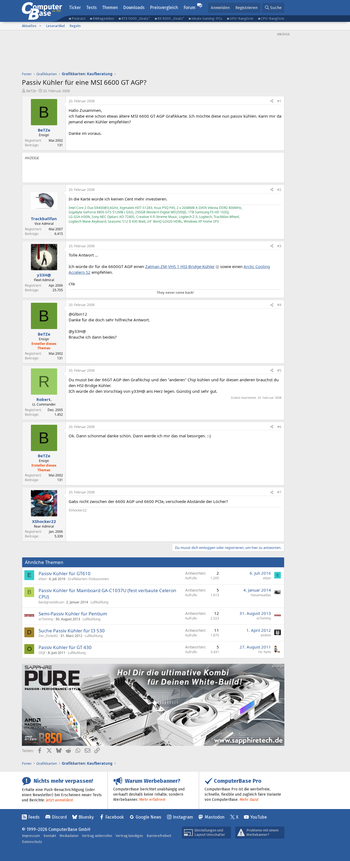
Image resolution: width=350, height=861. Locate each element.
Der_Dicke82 (48, 635)
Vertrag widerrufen (97, 836)
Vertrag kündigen (129, 836)
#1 (279, 101)
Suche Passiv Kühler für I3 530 (72, 630)
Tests (91, 7)
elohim (266, 635)
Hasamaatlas (261, 595)
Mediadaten (69, 836)
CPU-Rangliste (272, 18)
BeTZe (31, 90)
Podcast (78, 18)
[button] (40, 26)
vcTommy (46, 619)
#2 (279, 189)
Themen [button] (110, 7)
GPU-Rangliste (241, 18)
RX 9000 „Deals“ (171, 18)
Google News (148, 817)
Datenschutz (32, 842)
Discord (59, 817)
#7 (279, 492)
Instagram (183, 817)
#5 (279, 370)
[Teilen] (271, 101)
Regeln (75, 26)
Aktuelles (29, 26)
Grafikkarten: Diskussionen (88, 579)
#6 (279, 426)
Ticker (75, 7)
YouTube (258, 817)
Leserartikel (55, 26)
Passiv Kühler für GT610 (65, 573)
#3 (279, 246)
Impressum (31, 836)
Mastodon (214, 817)
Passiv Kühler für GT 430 (65, 647)
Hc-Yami (264, 652)
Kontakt (49, 836)
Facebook (114, 817)
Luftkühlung (99, 602)
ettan (42, 579)
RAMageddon (103, 18)
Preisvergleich (164, 7)
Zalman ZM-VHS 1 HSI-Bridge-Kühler (180, 266)
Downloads (134, 7)
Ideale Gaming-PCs (206, 18)
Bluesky (86, 817)
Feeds (34, 817)
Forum (189, 7)
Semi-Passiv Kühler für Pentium (73, 613)
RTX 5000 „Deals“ (135, 18)
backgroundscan (51, 602)
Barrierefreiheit (159, 836)
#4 (279, 304)
